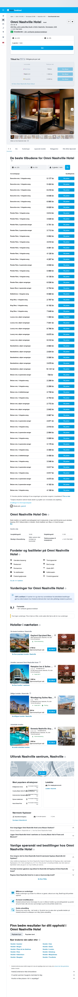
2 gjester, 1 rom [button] (17, 43)
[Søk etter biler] (3, 24)
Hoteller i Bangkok (17, 957)
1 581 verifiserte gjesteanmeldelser (35, 32)
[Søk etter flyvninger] (3, 16)
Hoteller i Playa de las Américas (21, 949)
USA (17, 16)
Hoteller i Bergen (16, 946)
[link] (24, 654)
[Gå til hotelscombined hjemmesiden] (14, 10)
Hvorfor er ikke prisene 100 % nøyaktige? (25, 978)
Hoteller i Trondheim (49, 957)
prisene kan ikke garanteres (61, 966)
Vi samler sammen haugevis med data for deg (26, 975)
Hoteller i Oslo (47, 944)
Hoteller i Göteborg (49, 952)
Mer (11, 524)
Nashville (40, 16)
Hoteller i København (17, 954)
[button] (3, 10)
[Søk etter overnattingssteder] (3, 20)
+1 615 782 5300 (16, 29)
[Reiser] (3, 37)
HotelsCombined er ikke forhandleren (24, 971)
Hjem (12, 16)
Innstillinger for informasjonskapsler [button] (20, 503)
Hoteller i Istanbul (16, 944)
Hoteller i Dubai (48, 946)
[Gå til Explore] (3, 32)
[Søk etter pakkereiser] (3, 28)
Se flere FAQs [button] (42, 879)
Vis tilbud (52, 649)
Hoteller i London (48, 949)
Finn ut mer (66, 496)
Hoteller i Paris (15, 952)
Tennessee (28, 16)
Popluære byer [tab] (16, 934)
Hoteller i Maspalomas (50, 954)
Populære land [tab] (30, 934)
